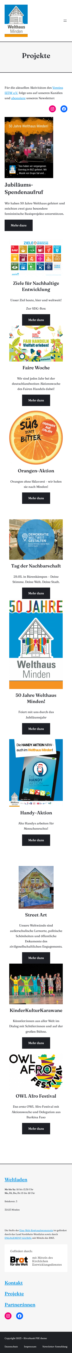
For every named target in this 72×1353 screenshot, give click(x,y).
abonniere (18, 98)
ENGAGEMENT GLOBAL (18, 1237)
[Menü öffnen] (65, 20)
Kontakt (14, 1283)
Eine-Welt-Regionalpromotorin (36, 1230)
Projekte (14, 1293)
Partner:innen (20, 1304)
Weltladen (16, 1179)
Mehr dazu (18, 225)
